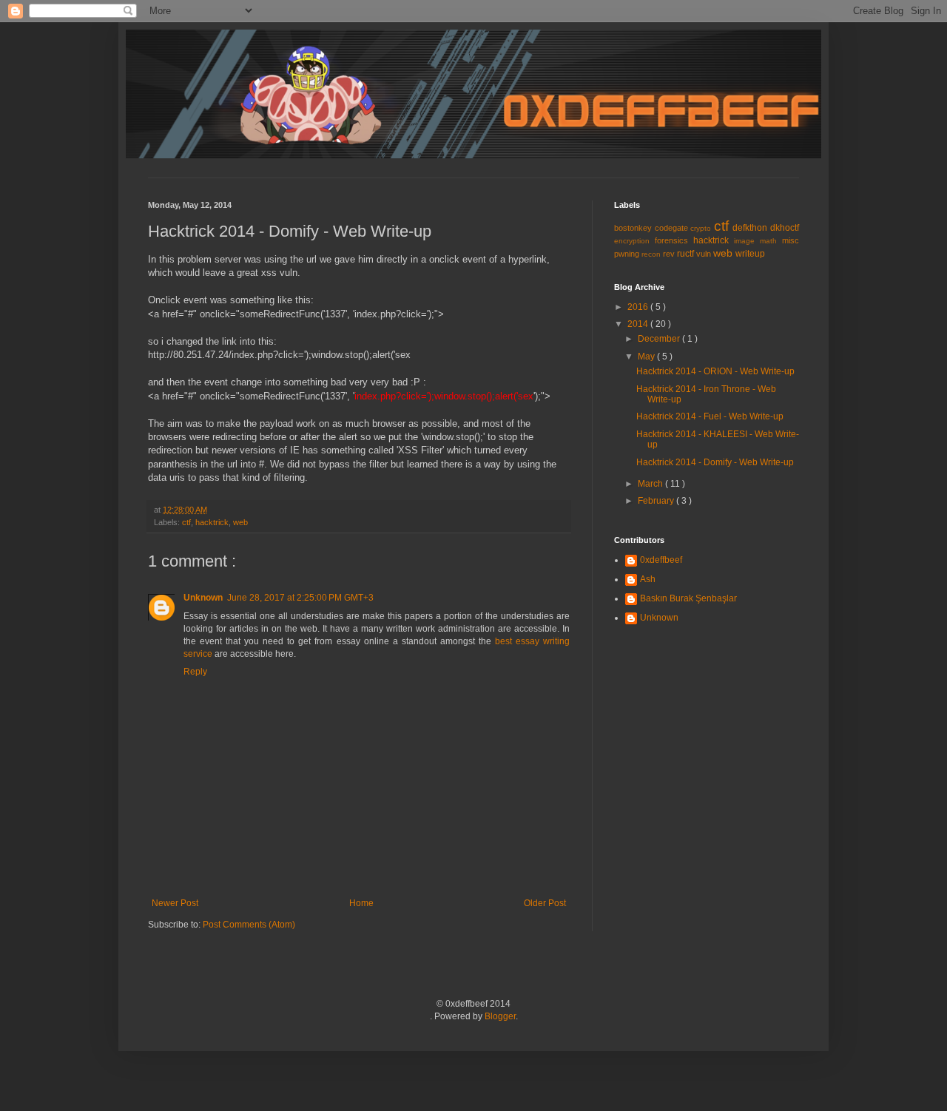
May (647, 356)
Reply (195, 671)
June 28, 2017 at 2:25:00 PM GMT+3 (300, 597)
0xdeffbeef (661, 560)
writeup (750, 254)
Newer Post (175, 903)
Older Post (545, 903)
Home (361, 903)
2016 (638, 307)
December (660, 339)
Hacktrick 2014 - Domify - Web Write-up (715, 462)
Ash (648, 579)
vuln (704, 253)
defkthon (751, 228)
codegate (673, 227)
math (771, 241)
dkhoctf (784, 228)
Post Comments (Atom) (249, 924)
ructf (686, 254)
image (747, 241)
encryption (634, 241)
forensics (674, 240)
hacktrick (212, 522)
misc (790, 240)
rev (670, 253)
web (240, 522)
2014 (638, 324)
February (657, 501)
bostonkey (634, 227)
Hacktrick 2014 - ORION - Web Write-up (715, 371)
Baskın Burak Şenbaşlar (688, 598)
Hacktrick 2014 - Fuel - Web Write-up (709, 416)
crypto (702, 228)
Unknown (203, 597)
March (651, 484)
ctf (186, 522)
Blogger (500, 1016)
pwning (627, 253)
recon (652, 254)
